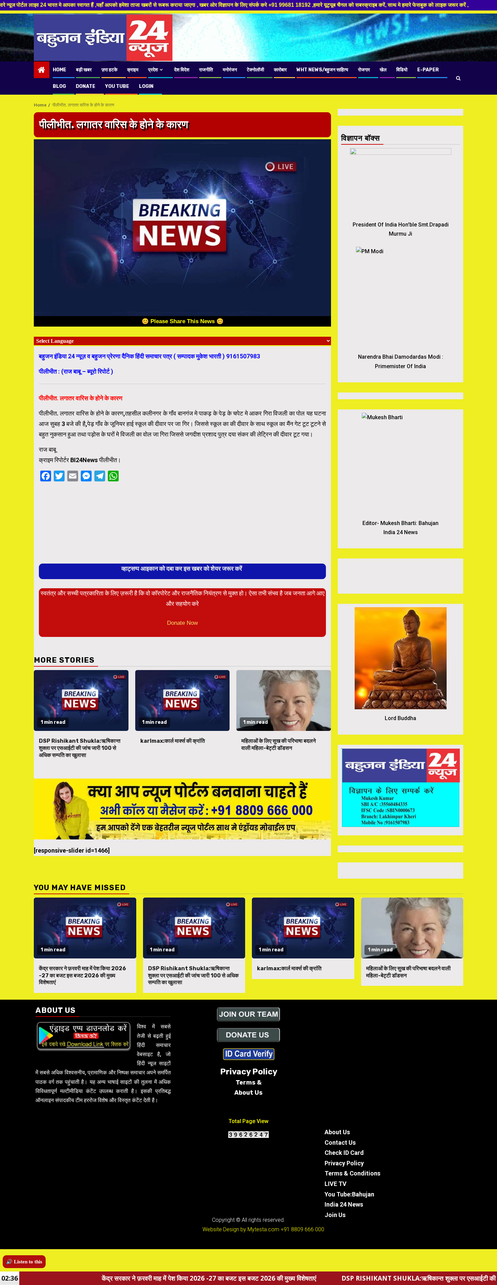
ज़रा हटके (109, 70)
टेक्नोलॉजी (255, 70)
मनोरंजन (230, 70)
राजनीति (206, 70)
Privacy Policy (344, 1163)
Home (59, 70)
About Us (337, 1132)
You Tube (117, 86)
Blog (59, 86)
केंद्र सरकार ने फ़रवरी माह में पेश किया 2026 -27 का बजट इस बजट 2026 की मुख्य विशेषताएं (82, 975)
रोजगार (364, 70)
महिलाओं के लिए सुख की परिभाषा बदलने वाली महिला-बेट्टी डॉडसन (278, 744)
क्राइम (132, 70)
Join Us (335, 1214)
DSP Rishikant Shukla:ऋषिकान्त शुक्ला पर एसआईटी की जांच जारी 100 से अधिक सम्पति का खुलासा (79, 748)
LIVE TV (336, 1183)
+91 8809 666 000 (302, 1229)
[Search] (458, 78)
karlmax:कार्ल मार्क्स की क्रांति (172, 741)
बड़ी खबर (84, 70)
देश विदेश (181, 70)
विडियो (401, 70)
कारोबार (280, 70)
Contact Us (340, 1142)
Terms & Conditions (352, 1173)
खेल (383, 70)
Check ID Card (344, 1152)
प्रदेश (153, 70)
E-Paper (428, 70)
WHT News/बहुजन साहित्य (322, 70)
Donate (85, 86)
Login (146, 86)
